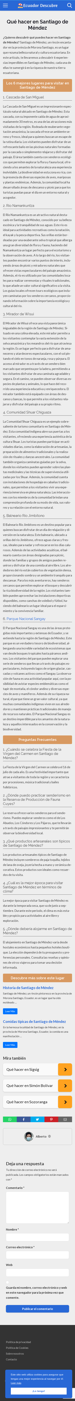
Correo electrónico (20, 1247)
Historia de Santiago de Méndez (28, 988)
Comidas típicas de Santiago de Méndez (34, 1021)
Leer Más (10, 1011)
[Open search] (69, 5)
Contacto (11, 1359)
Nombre (12, 1229)
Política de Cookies (17, 1347)
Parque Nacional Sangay (26, 619)
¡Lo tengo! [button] (38, 1391)
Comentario (15, 1188)
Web (9, 1265)
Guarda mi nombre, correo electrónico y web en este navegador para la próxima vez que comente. (36, 1293)
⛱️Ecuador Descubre (38, 5)
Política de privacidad (18, 1342)
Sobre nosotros (15, 1353)
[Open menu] (5, 5)
